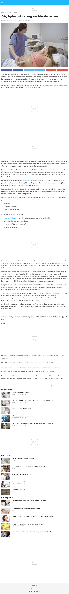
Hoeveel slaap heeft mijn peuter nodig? (23, 458)
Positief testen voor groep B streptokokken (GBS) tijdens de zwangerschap (33, 400)
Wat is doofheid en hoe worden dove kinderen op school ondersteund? (31, 532)
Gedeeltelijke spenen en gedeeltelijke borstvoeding (26, 508)
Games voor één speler (18, 489)
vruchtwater (28, 180)
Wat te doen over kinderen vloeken (21, 474)
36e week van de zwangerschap (57, 85)
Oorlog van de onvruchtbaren (20, 482)
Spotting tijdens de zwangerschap (21, 408)
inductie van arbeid (59, 263)
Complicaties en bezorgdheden (9, 12)
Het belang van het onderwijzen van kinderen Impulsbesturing (29, 500)
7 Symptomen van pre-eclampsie (21, 392)
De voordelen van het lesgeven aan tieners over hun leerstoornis (30, 466)
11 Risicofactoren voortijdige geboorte (22, 416)
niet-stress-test (30, 298)
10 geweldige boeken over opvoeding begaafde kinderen (28, 524)
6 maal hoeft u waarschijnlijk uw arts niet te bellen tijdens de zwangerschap (33, 423)
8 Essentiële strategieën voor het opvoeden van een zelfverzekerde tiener (33, 516)
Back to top (34, 585)
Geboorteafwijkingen (10, 218)
